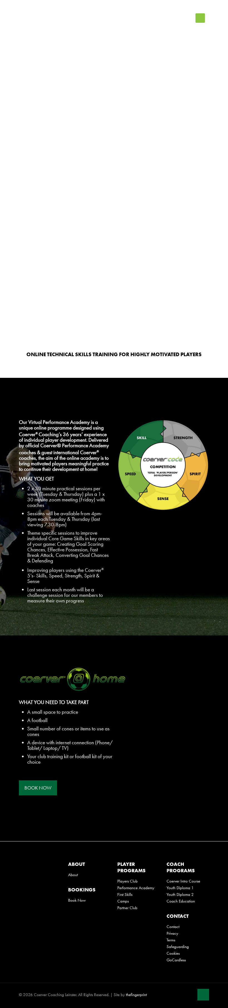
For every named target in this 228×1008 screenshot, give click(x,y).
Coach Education (181, 901)
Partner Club (127, 908)
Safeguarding (178, 946)
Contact (173, 926)
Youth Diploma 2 (180, 894)
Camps (123, 901)
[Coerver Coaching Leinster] (52, 18)
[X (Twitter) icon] (178, 994)
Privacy (172, 933)
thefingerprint (136, 994)
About (73, 875)
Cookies (173, 953)
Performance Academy (135, 888)
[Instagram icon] (190, 994)
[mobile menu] (200, 18)
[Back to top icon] (203, 995)
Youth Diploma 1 (180, 888)
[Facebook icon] (172, 994)
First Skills (124, 894)
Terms (171, 940)
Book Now (77, 900)
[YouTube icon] (184, 994)
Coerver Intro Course (183, 881)
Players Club (127, 881)
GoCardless (176, 960)
